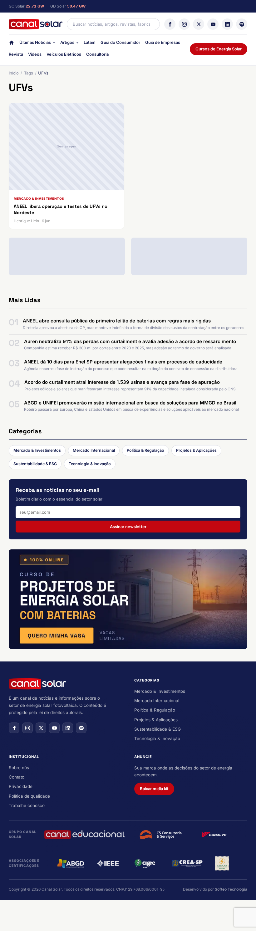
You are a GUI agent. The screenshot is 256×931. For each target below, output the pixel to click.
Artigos (67, 42)
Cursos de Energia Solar (218, 48)
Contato (16, 776)
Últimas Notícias (35, 42)
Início (14, 72)
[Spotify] (241, 24)
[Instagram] (184, 24)
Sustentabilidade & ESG (35, 463)
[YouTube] (213, 24)
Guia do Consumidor (120, 42)
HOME (11, 44)
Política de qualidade (29, 796)
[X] (198, 24)
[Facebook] (169, 24)
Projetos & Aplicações (196, 450)
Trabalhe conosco (27, 805)
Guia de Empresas (162, 42)
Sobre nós (19, 767)
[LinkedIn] (227, 24)
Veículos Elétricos (64, 54)
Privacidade (20, 786)
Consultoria (97, 54)
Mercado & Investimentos (37, 450)
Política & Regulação (145, 450)
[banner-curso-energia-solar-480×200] (128, 599)
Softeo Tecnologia (231, 889)
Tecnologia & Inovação (90, 463)
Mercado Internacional (94, 450)
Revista (16, 54)
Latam (90, 42)
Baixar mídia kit (154, 788)
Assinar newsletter (128, 526)
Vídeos (35, 54)
